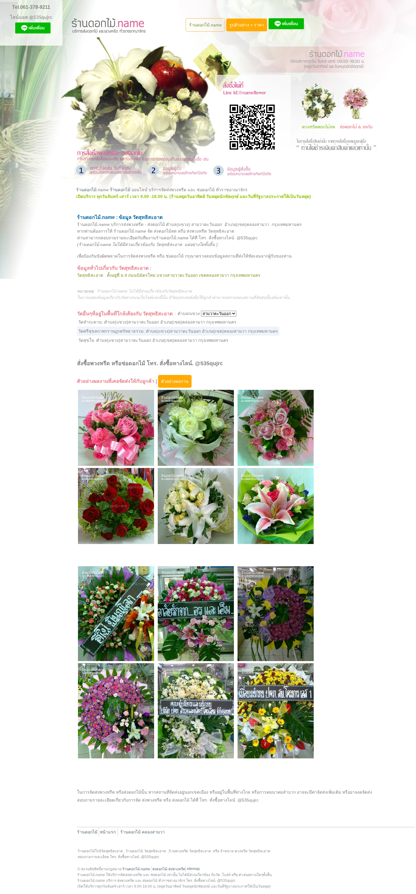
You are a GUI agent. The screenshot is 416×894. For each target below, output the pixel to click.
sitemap (193, 869)
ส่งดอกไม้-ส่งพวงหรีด (168, 869)
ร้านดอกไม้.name (205, 25)
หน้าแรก (108, 832)
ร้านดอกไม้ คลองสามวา (142, 832)
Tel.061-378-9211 (31, 7)
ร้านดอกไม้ (86, 189)
